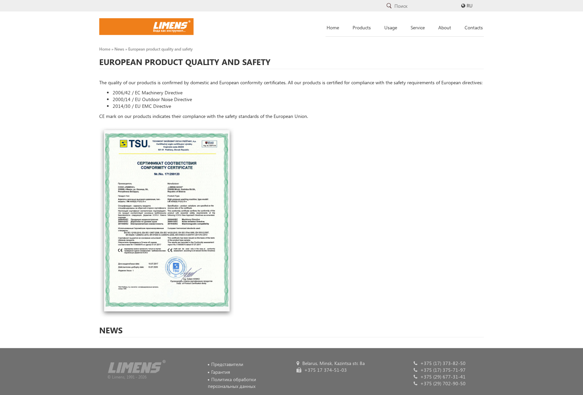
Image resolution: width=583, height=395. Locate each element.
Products (362, 27)
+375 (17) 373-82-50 (442, 363)
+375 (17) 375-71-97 (442, 370)
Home (333, 27)
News (119, 49)
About (444, 27)
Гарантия (220, 372)
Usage (390, 27)
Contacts (474, 27)
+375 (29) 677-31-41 (442, 376)
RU (470, 5)
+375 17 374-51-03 (325, 370)
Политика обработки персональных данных (232, 382)
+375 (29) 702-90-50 (442, 383)
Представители (227, 364)
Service (418, 27)
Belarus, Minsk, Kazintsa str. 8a (333, 363)
